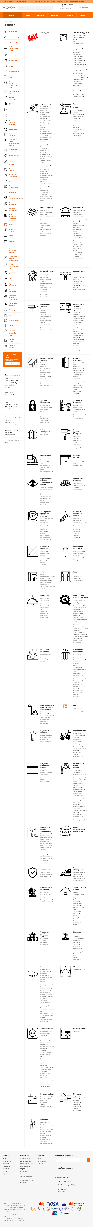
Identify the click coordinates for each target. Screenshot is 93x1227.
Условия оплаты (25, 1158)
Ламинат (44, 551)
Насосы (43, 141)
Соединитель (45, 326)
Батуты (42, 279)
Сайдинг (43, 770)
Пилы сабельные (79, 60)
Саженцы (43, 171)
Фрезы (76, 636)
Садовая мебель (46, 160)
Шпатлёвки (77, 135)
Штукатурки (77, 137)
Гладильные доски (46, 977)
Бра (42, 602)
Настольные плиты (79, 333)
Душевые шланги (79, 789)
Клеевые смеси (78, 124)
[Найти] (50, 8)
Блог (39, 1158)
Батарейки (44, 1065)
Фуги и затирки (78, 129)
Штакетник (44, 434)
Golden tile (43, 487)
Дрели (75, 41)
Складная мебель (46, 287)
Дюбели (76, 518)
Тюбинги (43, 297)
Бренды (40, 1163)
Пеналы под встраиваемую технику (44, 1102)
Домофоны (44, 1071)
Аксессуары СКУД (45, 872)
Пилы (75, 754)
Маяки (43, 378)
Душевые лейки (78, 782)
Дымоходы (77, 663)
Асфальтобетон (45, 892)
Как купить (24, 1171)
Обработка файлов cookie (26, 1177)
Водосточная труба (46, 309)
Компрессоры (78, 876)
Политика (6, 1169)
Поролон (76, 944)
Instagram (66, 1172)
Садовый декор (45, 166)
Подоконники (78, 580)
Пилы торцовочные (79, 62)
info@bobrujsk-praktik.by (66, 1185)
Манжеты (43, 458)
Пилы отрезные (78, 58)
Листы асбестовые (46, 896)
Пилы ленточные (78, 56)
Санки (42, 285)
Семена (44, 173)
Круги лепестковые (79, 617)
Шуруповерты (78, 96)
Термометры (44, 1008)
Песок (42, 898)
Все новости (16, 375)
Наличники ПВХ (78, 380)
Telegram (71, 1172)
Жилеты (43, 1126)
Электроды (44, 860)
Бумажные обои (45, 578)
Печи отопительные (79, 679)
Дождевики (44, 1124)
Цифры (76, 393)
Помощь (41, 1155)
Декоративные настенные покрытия (44, 529)
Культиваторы (77, 752)
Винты (76, 524)
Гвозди (76, 526)
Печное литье (78, 681)
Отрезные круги (79, 623)
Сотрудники (7, 1161)
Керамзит (76, 118)
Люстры (49, 602)
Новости (5, 1158)
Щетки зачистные (79, 642)
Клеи (51, 716)
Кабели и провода (46, 1031)
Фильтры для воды (46, 1013)
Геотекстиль (77, 936)
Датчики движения (46, 1067)
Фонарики (44, 613)
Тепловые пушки (78, 690)
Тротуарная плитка (46, 900)
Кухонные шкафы (46, 1098)
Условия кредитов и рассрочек (27, 1181)
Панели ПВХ (44, 776)
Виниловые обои (46, 580)
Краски (43, 516)
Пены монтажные (46, 712)
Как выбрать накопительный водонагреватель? (10, 423)
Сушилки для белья (46, 1006)
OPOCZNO (50, 487)
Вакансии (6, 1163)
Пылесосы (77, 1031)
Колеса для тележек (46, 985)
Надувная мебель (46, 283)
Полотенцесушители (80, 810)
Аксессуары (77, 770)
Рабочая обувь (45, 1135)
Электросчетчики (45, 1086)
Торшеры (43, 611)
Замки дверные (78, 370)
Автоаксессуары (78, 214)
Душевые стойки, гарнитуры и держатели (78, 785)
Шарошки (84, 636)
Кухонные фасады (46, 1097)
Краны (76, 274)
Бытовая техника (46, 969)
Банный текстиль (79, 896)
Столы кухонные (45, 1106)
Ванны (76, 776)
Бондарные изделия (80, 898)
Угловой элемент (45, 330)
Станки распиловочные (80, 77)
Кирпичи (49, 894)
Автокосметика (78, 216)
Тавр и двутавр (45, 225)
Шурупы (76, 537)
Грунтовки (44, 526)
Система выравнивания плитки (44, 502)
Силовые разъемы (46, 1081)
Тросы (42, 467)
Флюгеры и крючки (46, 196)
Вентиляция (77, 658)
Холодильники (78, 349)
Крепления (77, 276)
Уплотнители (77, 391)
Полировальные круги (80, 629)
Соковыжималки (78, 339)
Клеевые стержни (79, 613)
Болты (84, 522)
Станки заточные (79, 75)
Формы (43, 902)
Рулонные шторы (79, 969)
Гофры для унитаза (79, 778)
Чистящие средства (79, 133)
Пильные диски (78, 627)
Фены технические (79, 79)
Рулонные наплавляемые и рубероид (78, 489)
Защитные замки (45, 413)
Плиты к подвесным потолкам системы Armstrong (46, 737)
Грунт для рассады (46, 120)
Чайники (76, 351)
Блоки (42, 894)
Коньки (48, 279)
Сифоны (76, 812)
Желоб (43, 314)
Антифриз (76, 222)
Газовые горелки (46, 834)
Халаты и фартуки (46, 1143)
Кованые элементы (47, 216)
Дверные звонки (46, 1069)
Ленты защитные (45, 415)
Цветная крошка (45, 198)
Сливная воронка (46, 324)
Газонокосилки (78, 747)
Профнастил (44, 223)
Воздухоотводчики (79, 660)
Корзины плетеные (46, 137)
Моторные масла (79, 239)
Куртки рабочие (45, 1131)
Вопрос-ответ (42, 1161)
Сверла (76, 630)
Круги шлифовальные (80, 619)
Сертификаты (7, 1174)
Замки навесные (78, 372)
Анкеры (76, 522)
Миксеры (76, 621)
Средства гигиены (46, 996)
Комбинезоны (45, 1128)
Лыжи (42, 281)
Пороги (43, 562)
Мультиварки (77, 330)
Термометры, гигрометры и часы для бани (79, 917)
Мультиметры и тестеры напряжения (44, 1062)
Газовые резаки (45, 836)
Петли (76, 389)
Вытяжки (76, 662)
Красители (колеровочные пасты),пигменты (45, 535)
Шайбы (76, 533)
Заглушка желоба (46, 316)
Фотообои (43, 588)
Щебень (50, 902)
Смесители (77, 814)
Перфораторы (78, 54)
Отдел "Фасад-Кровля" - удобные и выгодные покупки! (12, 407)
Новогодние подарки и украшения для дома (79, 559)
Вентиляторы (77, 656)
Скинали (43, 662)
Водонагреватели (79, 654)
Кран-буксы (77, 801)
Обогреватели (78, 675)
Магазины (6, 1166)
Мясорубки (76, 331)
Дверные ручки (78, 368)
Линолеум (44, 564)
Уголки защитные (46, 420)
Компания (6, 1155)
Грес (42, 491)
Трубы (83, 285)
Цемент (75, 131)
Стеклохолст (44, 584)
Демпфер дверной (46, 407)
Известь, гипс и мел (79, 116)
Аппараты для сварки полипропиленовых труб (79, 37)
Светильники (45, 600)
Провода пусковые (79, 244)
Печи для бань (78, 677)
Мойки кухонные (79, 806)
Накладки (76, 378)
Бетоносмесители (79, 872)
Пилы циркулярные (79, 64)
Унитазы (76, 818)
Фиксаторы (44, 422)
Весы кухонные (78, 318)
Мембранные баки (79, 669)
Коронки (76, 615)
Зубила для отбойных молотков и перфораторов (79, 609)
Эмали (48, 539)
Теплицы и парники (46, 183)
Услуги (22, 1169)
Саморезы (77, 520)
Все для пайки (45, 1041)
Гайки (83, 524)
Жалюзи (43, 979)
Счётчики (76, 285)
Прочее (76, 531)
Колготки (50, 1126)
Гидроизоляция (78, 938)
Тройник (43, 328)
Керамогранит (77, 708)
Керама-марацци (45, 498)
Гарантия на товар (26, 1163)
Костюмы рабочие (46, 1130)
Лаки (42, 539)
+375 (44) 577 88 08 (66, 4)
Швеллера (43, 235)
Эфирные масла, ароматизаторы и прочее (78, 922)
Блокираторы (45, 405)
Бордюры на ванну (79, 774)
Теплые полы (77, 692)
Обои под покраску (46, 582)
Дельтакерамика (45, 493)
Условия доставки (26, 1161)
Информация (25, 1155)
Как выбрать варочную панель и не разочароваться (12, 432)
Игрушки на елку (79, 551)
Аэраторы (76, 737)
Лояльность (24, 1174)
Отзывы (5, 1171)
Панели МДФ (44, 782)
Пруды (42, 158)
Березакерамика (46, 489)
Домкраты (77, 223)
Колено (43, 318)
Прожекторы (44, 606)
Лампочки (44, 598)
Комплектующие (46, 376)
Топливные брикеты (79, 415)
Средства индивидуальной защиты (45, 1139)
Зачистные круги (79, 606)
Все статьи (16, 417)
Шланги (76, 694)
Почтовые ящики (46, 156)
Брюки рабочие (45, 1122)
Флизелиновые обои (47, 586)
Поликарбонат (45, 154)
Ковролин (43, 561)
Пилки (76, 625)
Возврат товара (25, 1166)
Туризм (43, 295)
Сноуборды (43, 289)
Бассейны (44, 277)
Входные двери (78, 363)
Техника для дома (78, 756)
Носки (43, 1133)
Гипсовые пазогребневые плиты (45, 368)
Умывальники (78, 816)
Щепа (42, 200)
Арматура (43, 214)
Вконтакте (57, 1172)
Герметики (44, 714)
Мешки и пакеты (46, 990)
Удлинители (44, 1050)
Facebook (62, 1172)
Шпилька (76, 535)
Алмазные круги (79, 600)
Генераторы (77, 874)
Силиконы (44, 716)
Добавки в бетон (78, 114)
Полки (75, 1108)
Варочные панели (79, 316)
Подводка (77, 808)
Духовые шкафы (78, 320)
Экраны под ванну (79, 820)
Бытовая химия (45, 971)
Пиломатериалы (79, 409)
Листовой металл (46, 218)
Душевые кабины (79, 780)
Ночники (43, 604)
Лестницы (76, 436)
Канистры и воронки (80, 225)
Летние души (44, 139)
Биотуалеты (44, 110)
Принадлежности (79, 66)
